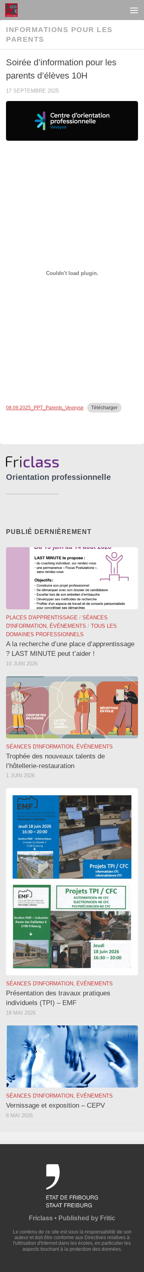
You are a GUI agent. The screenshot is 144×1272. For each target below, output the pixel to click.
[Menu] (134, 10)
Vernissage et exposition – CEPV (55, 1105)
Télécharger (104, 408)
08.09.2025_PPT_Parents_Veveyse (45, 408)
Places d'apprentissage (42, 618)
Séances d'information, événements (59, 747)
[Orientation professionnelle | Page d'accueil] (13, 10)
